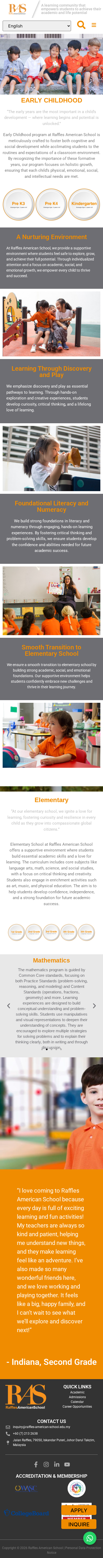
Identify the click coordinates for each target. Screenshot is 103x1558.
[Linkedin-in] (57, 1464)
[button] (8, 1005)
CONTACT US (51, 1421)
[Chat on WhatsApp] (89, 1538)
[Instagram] (46, 1464)
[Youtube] (67, 1464)
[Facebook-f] (36, 1464)
